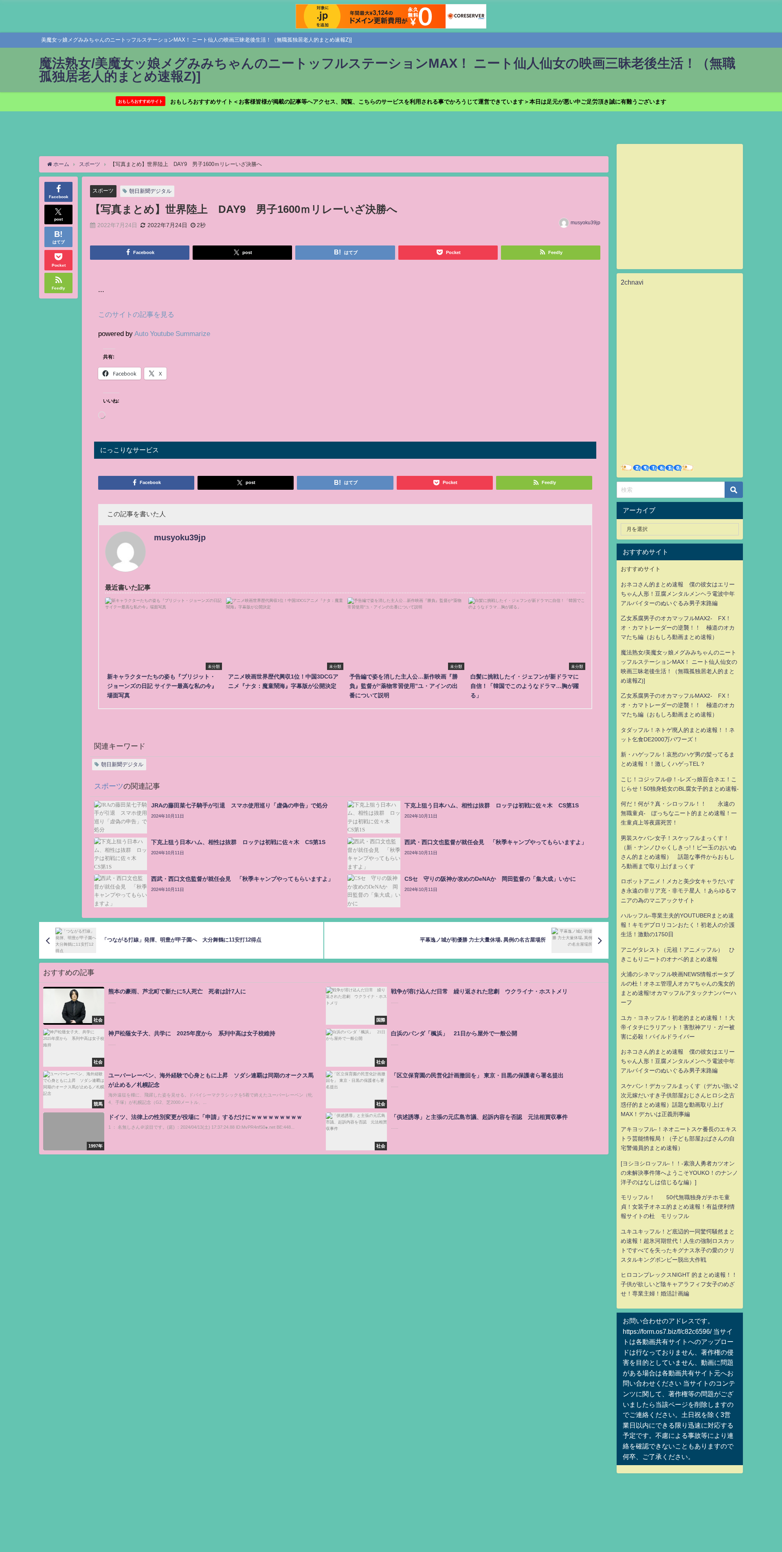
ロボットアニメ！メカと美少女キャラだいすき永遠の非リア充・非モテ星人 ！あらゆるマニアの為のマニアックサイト (678, 890)
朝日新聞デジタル (150, 191)
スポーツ (103, 190)
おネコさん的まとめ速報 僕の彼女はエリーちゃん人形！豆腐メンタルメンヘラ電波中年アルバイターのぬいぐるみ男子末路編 (678, 593)
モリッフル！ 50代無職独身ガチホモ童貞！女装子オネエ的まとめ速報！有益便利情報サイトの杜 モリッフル (678, 1206)
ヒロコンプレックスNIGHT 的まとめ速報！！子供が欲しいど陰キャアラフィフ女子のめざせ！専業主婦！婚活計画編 (679, 1284)
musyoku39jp (585, 222)
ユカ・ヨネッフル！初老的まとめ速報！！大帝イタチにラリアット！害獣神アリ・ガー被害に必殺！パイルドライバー (678, 1027)
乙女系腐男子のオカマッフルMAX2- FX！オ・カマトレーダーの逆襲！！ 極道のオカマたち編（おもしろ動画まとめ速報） (678, 627)
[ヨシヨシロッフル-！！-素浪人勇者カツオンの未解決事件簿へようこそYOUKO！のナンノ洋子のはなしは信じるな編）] (679, 1173)
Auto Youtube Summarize (172, 333)
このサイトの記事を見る (136, 314)
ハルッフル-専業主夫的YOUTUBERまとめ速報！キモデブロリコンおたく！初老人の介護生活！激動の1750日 (678, 925)
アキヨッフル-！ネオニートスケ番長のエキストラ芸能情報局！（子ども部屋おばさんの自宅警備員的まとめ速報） (679, 1138)
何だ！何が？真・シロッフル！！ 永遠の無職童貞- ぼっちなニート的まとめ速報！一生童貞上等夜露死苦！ (679, 813)
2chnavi (632, 282)
